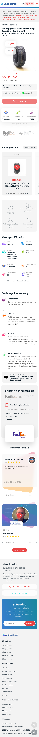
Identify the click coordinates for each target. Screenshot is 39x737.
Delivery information (10, 671)
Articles (5, 688)
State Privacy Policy (9, 682)
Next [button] (31, 495)
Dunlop (32, 11)
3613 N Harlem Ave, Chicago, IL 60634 (16, 733)
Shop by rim (7, 659)
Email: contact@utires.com (12, 727)
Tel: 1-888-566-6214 (9, 723)
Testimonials (7, 692)
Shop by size (7, 649)
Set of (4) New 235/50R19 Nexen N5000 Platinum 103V (17, 185)
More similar (30, 147)
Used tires (6, 11)
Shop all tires (7, 645)
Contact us (6, 714)
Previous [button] (10, 495)
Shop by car (6, 652)
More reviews (19, 550)
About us (5, 668)
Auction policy (7, 704)
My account (6, 711)
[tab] (16, 73)
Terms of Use (7, 678)
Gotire (4, 695)
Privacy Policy (7, 675)
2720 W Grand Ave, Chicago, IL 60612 (16, 730)
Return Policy (7, 707)
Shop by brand (20, 11)
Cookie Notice (7, 685)
